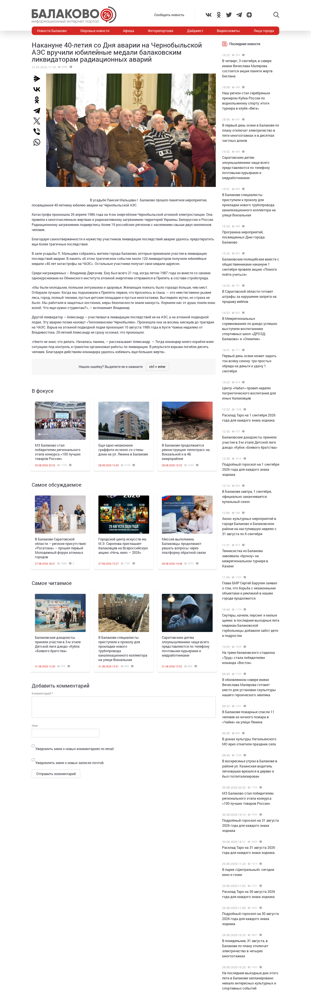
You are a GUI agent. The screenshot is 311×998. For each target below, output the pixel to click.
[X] (38, 121)
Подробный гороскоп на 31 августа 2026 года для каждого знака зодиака (250, 825)
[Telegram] (38, 110)
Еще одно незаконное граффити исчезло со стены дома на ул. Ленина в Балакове (123, 449)
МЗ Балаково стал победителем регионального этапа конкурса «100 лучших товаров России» (58, 452)
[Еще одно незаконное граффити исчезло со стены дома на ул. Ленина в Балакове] (123, 421)
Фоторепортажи (160, 30)
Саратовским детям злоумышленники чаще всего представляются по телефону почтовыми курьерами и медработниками (185, 646)
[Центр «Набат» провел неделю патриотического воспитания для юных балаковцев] (243, 382)
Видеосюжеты (228, 30)
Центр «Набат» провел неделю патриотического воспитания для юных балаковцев (249, 393)
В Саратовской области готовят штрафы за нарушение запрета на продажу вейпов (249, 296)
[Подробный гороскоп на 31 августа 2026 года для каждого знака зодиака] (260, 814)
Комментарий (42, 693)
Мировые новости (94, 30)
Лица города (264, 30)
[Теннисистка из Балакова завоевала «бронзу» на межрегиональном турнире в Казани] (243, 545)
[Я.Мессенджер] (38, 79)
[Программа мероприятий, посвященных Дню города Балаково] (243, 226)
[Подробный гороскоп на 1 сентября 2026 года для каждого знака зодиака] (244, 458)
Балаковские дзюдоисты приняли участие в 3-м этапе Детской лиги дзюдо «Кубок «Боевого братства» (58, 644)
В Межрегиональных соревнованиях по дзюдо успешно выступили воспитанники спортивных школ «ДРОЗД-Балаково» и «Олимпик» (249, 328)
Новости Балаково (52, 30)
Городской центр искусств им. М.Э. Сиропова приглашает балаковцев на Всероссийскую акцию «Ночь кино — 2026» (123, 546)
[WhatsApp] (39, 142)
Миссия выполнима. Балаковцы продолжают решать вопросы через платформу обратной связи (184, 546)
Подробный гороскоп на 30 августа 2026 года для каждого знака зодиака (250, 918)
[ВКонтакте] (38, 89)
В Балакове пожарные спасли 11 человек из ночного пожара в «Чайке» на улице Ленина (248, 717)
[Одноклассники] (38, 100)
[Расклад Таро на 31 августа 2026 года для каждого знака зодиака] (260, 842)
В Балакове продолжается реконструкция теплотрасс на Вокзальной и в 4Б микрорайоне (186, 452)
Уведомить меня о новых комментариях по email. (74, 748)
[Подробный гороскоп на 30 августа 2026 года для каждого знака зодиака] (260, 908)
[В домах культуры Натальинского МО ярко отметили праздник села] (243, 733)
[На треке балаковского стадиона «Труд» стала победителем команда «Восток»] (244, 647)
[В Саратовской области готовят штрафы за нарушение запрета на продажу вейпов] (243, 285)
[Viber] (38, 132)
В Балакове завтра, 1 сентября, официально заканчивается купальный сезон (247, 496)
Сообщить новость (169, 15)
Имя (35, 726)
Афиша (128, 30)
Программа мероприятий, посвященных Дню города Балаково (243, 237)
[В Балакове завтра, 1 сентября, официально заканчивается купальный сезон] (243, 485)
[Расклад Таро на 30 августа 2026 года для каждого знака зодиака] (260, 886)
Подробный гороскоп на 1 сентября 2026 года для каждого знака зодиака (250, 469)
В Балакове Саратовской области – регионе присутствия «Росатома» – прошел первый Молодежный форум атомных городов (60, 548)
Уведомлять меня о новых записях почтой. (69, 762)
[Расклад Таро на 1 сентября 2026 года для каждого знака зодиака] (244, 409)
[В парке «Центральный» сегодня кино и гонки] (260, 864)
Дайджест (195, 30)
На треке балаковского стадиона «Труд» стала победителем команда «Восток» (248, 657)
